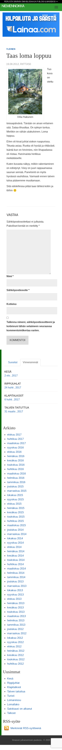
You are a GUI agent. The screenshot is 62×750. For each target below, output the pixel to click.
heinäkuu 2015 (15, 508)
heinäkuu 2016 (15, 456)
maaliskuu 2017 (16, 443)
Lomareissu (14, 700)
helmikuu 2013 (15, 620)
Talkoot (11, 713)
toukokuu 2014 (15, 559)
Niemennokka (13, 5)
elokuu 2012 (14, 646)
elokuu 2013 (14, 598)
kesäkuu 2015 (15, 512)
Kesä (10, 678)
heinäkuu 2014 (15, 551)
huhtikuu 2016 (15, 469)
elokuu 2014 (14, 547)
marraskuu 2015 (16, 490)
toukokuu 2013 (15, 611)
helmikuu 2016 (15, 477)
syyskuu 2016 (15, 447)
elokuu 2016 (14, 451)
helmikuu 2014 (15, 572)
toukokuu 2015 (15, 516)
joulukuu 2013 (15, 581)
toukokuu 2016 (15, 464)
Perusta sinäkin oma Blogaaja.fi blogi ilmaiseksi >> (31, 1)
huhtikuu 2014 (15, 564)
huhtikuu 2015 (15, 521)
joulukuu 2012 (15, 629)
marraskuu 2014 (16, 534)
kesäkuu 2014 (15, 555)
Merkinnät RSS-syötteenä (25, 728)
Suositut (12, 362)
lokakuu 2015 (15, 495)
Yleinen (10, 49)
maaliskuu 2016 (16, 473)
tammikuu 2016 (16, 482)
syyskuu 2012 (15, 642)
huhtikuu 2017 (15, 438)
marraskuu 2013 (16, 585)
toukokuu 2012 (15, 659)
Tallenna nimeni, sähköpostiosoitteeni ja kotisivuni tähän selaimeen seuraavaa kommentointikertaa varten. (31, 326)
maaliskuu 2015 (16, 525)
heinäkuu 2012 (15, 650)
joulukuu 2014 (15, 529)
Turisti (10, 695)
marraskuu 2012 (16, 633)
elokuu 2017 (14, 434)
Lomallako (13, 704)
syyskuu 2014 (15, 542)
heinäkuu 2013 (15, 603)
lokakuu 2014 (15, 538)
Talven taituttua (16, 691)
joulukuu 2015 (15, 486)
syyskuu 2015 (15, 499)
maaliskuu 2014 (16, 568)
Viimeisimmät (30, 362)
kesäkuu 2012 (15, 655)
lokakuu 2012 (15, 637)
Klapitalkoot (14, 687)
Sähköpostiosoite (18, 290)
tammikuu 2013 (16, 624)
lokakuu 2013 (15, 590)
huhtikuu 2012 (15, 663)
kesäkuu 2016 (15, 460)
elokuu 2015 (14, 503)
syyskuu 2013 (15, 594)
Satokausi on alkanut (19, 708)
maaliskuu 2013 (16, 616)
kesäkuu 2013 (15, 607)
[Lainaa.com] (31, 24)
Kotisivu (12, 304)
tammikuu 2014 (16, 577)
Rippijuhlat (13, 682)
